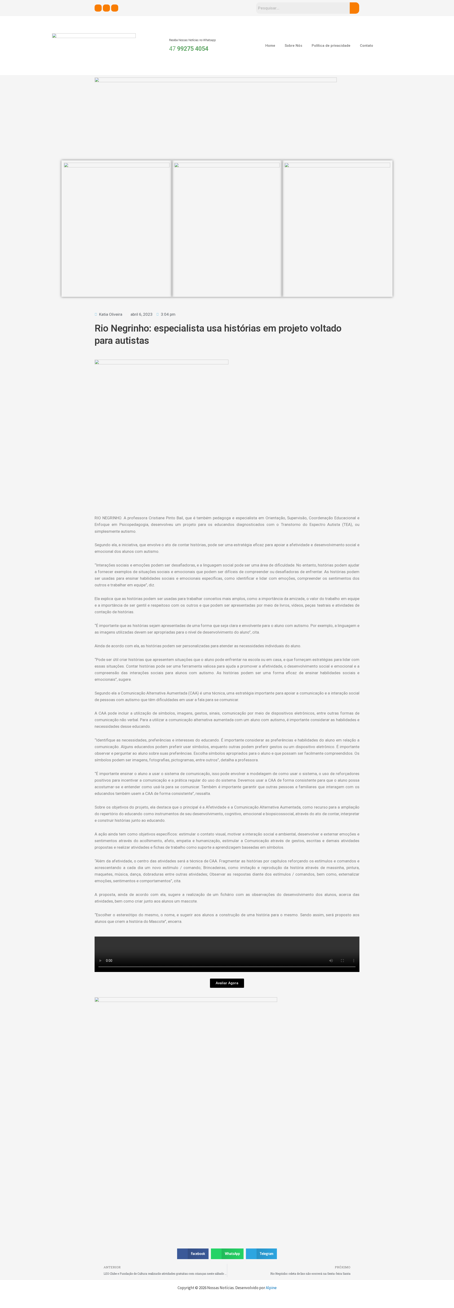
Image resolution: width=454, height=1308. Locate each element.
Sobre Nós (293, 45)
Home (270, 45)
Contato (366, 45)
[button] (193, 1253)
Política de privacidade (331, 45)
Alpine (271, 1287)
